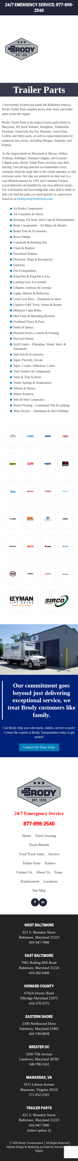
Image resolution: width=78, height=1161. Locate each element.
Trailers (49, 78)
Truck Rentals (54, 40)
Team (58, 872)
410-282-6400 (39, 973)
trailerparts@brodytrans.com (35, 198)
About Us (43, 872)
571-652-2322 (39, 1095)
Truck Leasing (54, 31)
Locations (50, 881)
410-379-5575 (39, 1003)
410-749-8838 (39, 1034)
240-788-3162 (39, 1064)
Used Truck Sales (56, 50)
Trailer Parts (53, 68)
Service (48, 59)
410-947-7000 (39, 942)
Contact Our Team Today (39, 747)
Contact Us (24, 872)
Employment (30, 881)
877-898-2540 (39, 824)
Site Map (39, 890)
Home (46, 22)
